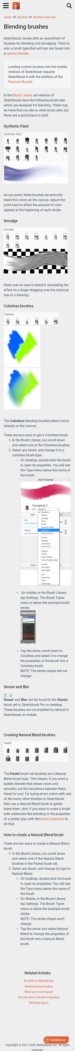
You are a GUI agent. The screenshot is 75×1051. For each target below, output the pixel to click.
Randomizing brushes (39, 986)
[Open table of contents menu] (7, 5)
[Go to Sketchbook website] (16, 3)
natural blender (17, 53)
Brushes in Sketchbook (38, 980)
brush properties (52, 819)
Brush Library (22, 95)
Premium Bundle (20, 82)
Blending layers (39, 1002)
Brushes (22, 17)
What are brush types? (38, 992)
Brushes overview (44, 17)
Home (7, 17)
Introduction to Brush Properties (39, 997)
